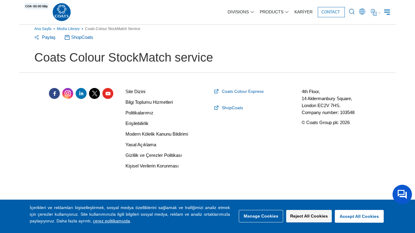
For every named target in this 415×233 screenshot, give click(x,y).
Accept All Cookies (359, 216)
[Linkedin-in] (81, 93)
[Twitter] (94, 93)
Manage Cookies (261, 216)
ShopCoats (82, 37)
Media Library (68, 29)
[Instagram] (67, 93)
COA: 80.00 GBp (36, 6)
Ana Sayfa (42, 29)
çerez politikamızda (111, 220)
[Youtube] (107, 93)
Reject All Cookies (309, 216)
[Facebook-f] (54, 93)
